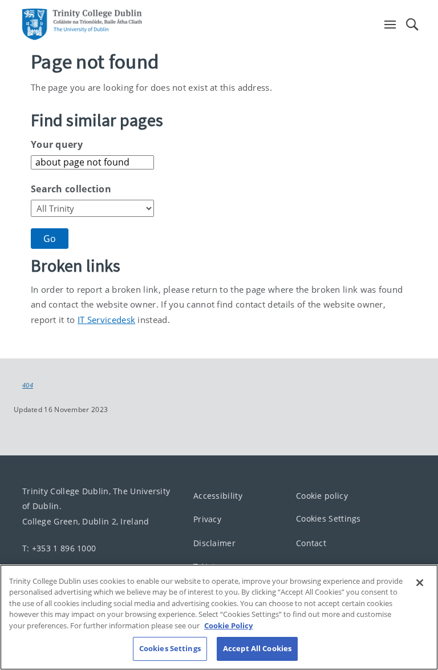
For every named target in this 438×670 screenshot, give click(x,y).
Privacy (207, 519)
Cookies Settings (328, 518)
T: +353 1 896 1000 (59, 547)
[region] (219, 617)
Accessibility (217, 495)
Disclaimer (214, 543)
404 (27, 385)
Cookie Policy (228, 625)
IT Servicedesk (106, 319)
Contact (311, 543)
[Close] (419, 582)
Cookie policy (322, 495)
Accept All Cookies (257, 648)
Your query (57, 144)
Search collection (71, 189)
